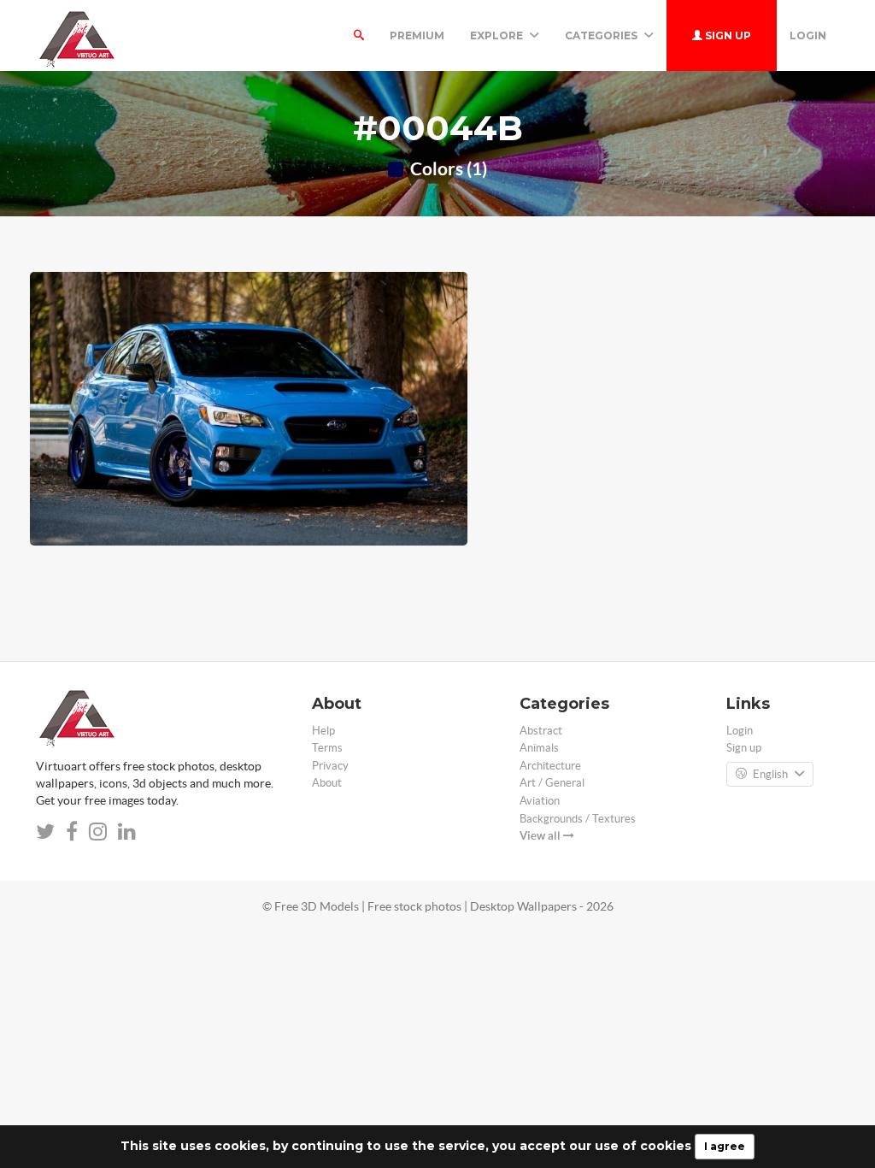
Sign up (726, 35)
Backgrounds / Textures (578, 818)
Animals (539, 747)
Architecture (550, 765)
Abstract (541, 730)
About (327, 782)
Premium (417, 35)
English (770, 774)
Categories (602, 35)
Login (808, 35)
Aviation (540, 800)
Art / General (552, 782)
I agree (724, 1146)
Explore (498, 35)
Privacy (330, 765)
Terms (327, 747)
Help (323, 730)
